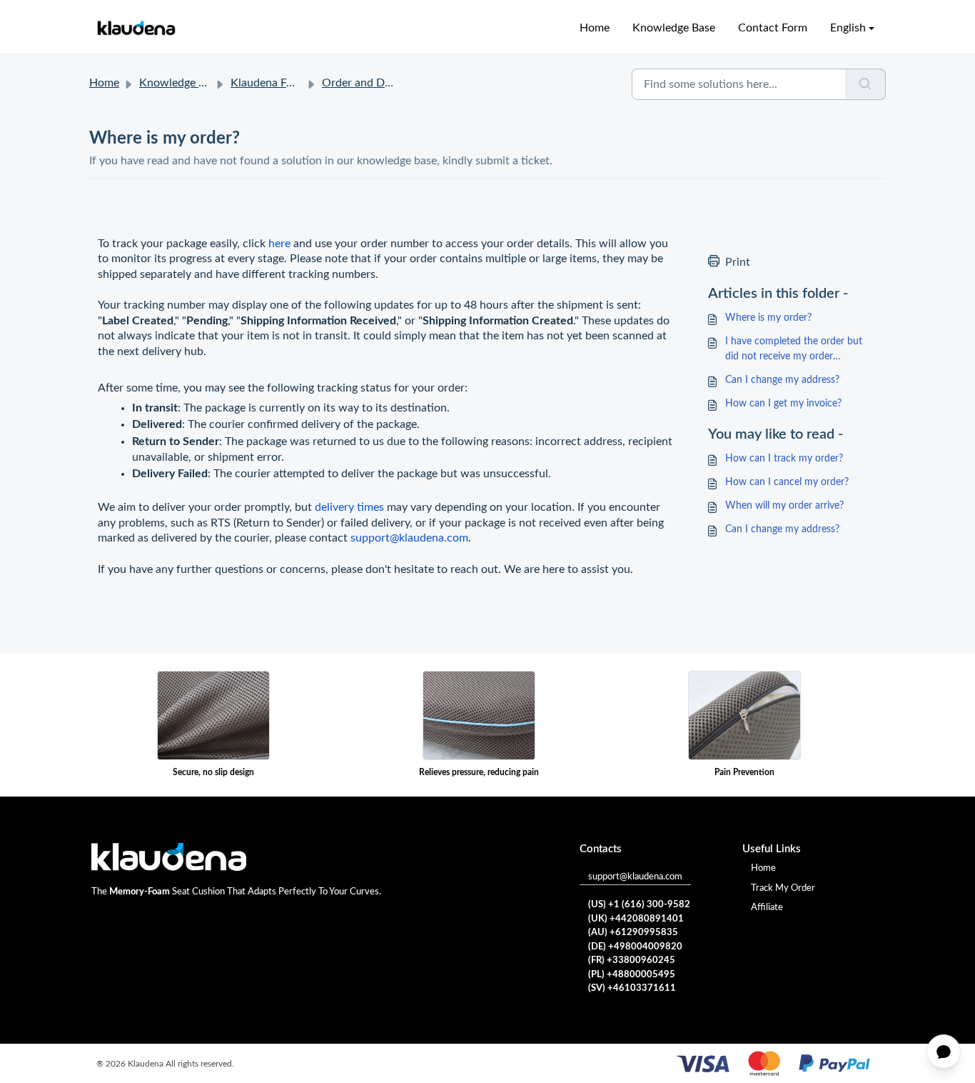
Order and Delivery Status (387, 83)
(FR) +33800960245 (631, 960)
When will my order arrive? (784, 506)
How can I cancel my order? (787, 482)
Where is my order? (768, 318)
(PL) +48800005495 (631, 974)
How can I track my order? (784, 459)
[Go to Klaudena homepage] (135, 28)
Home (595, 28)
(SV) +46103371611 (632, 988)
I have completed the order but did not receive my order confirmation (793, 350)
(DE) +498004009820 (635, 947)
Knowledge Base (673, 28)
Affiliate (767, 907)
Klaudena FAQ (267, 83)
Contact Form (772, 28)
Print (737, 262)
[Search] (865, 84)
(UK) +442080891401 (636, 919)
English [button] (848, 28)
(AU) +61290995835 (633, 932)
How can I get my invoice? (783, 404)
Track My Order (783, 888)
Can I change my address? (782, 380)
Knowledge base (180, 83)
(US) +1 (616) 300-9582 (639, 904)
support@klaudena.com (635, 877)
